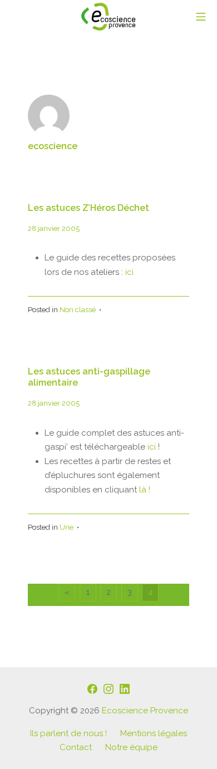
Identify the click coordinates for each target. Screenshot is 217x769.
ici (129, 272)
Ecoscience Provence (145, 711)
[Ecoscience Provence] (108, 17)
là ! (143, 490)
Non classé (78, 309)
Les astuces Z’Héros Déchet (88, 208)
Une (66, 527)
